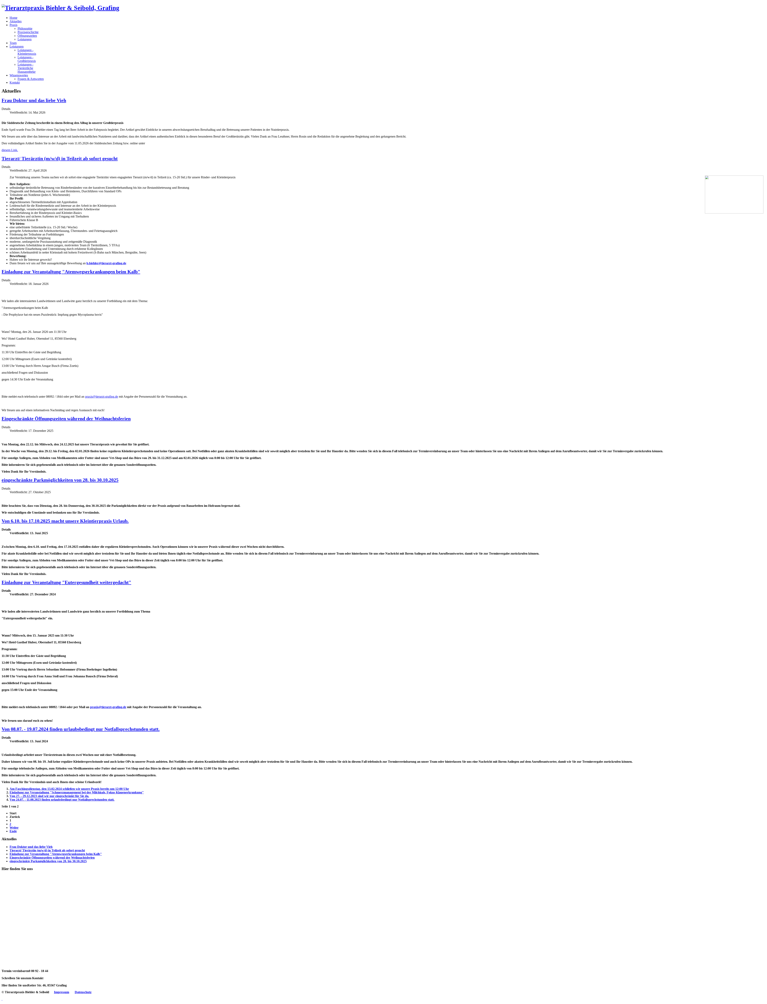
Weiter (14, 827)
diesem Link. (10, 150)
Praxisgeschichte (28, 32)
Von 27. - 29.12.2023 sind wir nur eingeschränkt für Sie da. (49, 796)
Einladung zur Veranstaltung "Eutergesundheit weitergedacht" (66, 582)
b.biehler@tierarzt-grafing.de (106, 263)
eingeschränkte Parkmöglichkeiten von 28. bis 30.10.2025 (60, 480)
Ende (13, 831)
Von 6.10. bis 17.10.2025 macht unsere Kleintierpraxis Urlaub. (65, 521)
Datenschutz (83, 992)
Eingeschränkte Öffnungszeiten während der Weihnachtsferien (66, 418)
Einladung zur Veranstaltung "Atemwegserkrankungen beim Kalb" (71, 271)
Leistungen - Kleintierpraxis (27, 51)
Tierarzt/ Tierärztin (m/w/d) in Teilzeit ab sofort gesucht (60, 158)
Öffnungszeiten (27, 35)
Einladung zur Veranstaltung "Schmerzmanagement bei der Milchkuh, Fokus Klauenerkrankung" (77, 792)
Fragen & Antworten (31, 79)
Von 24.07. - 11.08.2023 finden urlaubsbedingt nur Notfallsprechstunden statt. (62, 799)
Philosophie (25, 28)
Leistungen (25, 39)
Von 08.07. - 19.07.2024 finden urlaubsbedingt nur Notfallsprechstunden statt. (81, 729)
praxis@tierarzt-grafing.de (101, 396)
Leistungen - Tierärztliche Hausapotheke (27, 68)
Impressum (61, 992)
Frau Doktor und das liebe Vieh (34, 100)
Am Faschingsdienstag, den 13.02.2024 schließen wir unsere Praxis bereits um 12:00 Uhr (69, 788)
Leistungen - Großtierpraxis (27, 59)
